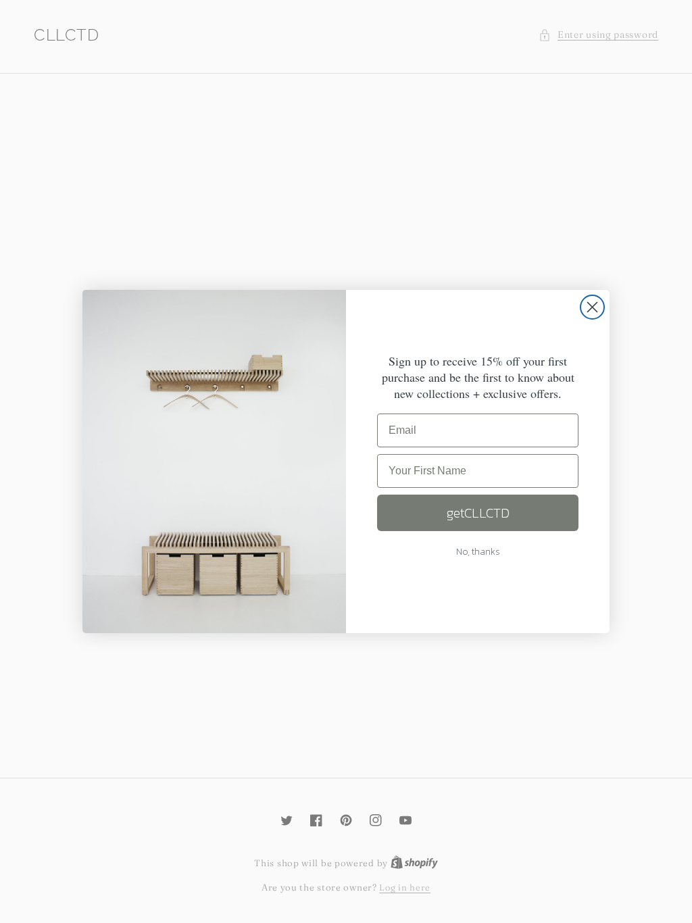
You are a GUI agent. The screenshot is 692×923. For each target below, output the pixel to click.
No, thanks (478, 552)
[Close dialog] (592, 307)
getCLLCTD (478, 513)
